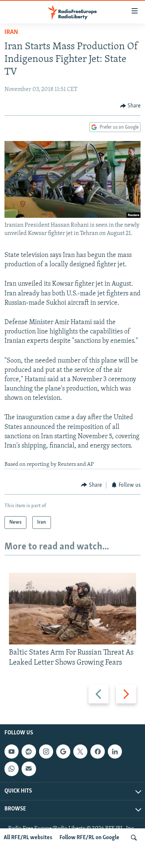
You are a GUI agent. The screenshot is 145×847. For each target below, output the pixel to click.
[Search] (134, 837)
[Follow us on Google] (63, 751)
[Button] (130, 106)
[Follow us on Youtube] (11, 751)
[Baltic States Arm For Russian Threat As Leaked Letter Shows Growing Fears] (72, 608)
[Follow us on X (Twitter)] (80, 751)
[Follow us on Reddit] (29, 751)
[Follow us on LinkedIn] (115, 751)
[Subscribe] (29, 769)
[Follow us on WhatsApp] (11, 769)
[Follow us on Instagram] (46, 751)
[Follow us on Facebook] (97, 751)
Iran (11, 32)
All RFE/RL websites (28, 838)
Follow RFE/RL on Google (89, 838)
